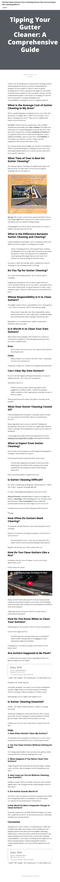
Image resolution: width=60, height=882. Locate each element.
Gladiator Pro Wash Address (18, 683)
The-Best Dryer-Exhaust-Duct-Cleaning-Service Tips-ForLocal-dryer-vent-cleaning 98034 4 (29, 3)
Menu (4, 7)
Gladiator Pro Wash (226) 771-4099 (20, 438)
